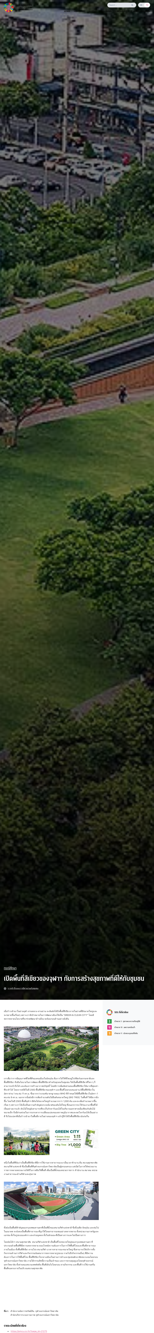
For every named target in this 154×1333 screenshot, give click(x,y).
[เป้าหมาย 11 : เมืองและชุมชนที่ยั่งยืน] (109, 1033)
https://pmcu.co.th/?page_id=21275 (29, 1331)
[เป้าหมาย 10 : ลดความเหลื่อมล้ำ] (109, 1027)
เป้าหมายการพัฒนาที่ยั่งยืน (140, 11)
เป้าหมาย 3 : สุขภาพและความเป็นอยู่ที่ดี (127, 1021)
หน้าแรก (67, 11)
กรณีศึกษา (93, 11)
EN (141, 5)
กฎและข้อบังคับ (106, 11)
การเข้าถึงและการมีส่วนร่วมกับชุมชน (23, 988)
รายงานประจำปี (121, 11)
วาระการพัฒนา (79, 11)
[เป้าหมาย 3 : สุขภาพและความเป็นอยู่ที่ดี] (109, 1021)
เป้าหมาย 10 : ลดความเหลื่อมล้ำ (124, 1027)
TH (147, 5)
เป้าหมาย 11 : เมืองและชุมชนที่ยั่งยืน (126, 1033)
